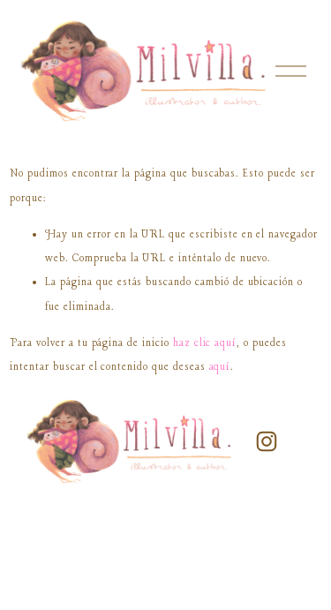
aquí (220, 366)
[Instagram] (266, 441)
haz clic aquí (205, 343)
